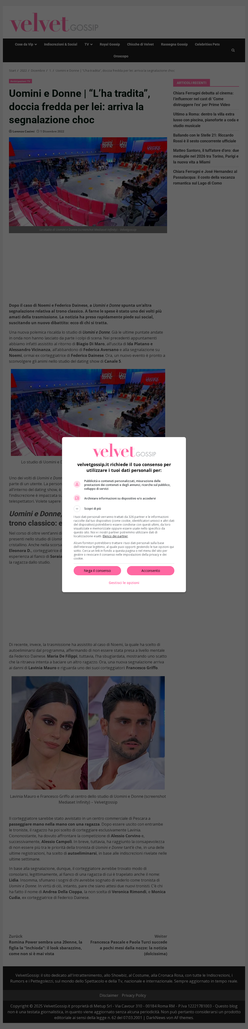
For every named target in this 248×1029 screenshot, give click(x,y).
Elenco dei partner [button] (115, 536)
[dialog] (124, 514)
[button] (124, 508)
